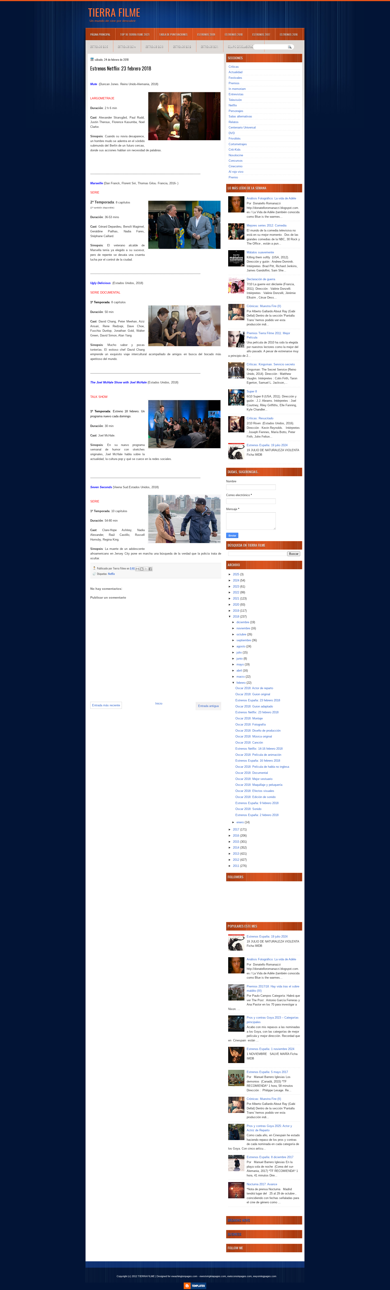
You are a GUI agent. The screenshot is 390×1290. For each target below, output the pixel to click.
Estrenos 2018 (234, 34)
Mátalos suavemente (260, 252)
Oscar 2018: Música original (253, 736)
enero (241, 822)
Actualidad (235, 72)
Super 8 (252, 391)
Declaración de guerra (261, 279)
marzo (241, 676)
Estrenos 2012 (182, 46)
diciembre (243, 622)
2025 (236, 574)
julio (240, 652)
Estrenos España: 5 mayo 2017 (267, 1072)
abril (240, 670)
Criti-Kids (235, 149)
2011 (236, 866)
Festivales (235, 77)
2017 (236, 829)
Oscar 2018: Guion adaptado (254, 706)
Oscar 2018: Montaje (249, 718)
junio (240, 658)
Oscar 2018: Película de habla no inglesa (262, 766)
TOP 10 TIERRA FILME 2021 (134, 34)
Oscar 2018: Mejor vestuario (253, 779)
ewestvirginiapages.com (213, 1276)
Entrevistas (236, 94)
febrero (241, 682)
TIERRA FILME (114, 12)
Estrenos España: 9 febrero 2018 (257, 803)
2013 (236, 853)
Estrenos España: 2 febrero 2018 (257, 815)
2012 (236, 859)
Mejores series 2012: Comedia (266, 225)
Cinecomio (235, 166)
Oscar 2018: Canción (249, 742)
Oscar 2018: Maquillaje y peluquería (258, 784)
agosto (241, 646)
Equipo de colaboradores (243, 46)
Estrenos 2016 (289, 34)
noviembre (244, 628)
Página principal (100, 34)
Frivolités (235, 138)
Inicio (158, 703)
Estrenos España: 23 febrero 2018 (257, 700)
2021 (236, 598)
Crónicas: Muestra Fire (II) (264, 306)
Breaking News (239, 1220)
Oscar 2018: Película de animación (258, 754)
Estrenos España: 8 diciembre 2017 (270, 1157)
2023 (236, 586)
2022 (236, 592)
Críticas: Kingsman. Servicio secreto (271, 364)
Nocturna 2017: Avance (262, 1184)
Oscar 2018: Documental (251, 772)
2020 (236, 604)
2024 (236, 580)
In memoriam (237, 89)
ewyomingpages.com (264, 1276)
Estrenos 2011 (209, 46)
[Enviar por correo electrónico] (137, 569)
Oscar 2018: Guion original (252, 694)
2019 (236, 610)
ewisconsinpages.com (239, 1276)
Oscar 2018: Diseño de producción (258, 730)
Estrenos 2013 (154, 46)
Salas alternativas (240, 116)
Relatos (234, 122)
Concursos (236, 160)
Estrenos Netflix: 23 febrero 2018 (257, 712)
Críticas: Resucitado (260, 418)
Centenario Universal (242, 127)
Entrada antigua (208, 706)
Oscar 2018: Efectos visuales (254, 791)
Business (234, 1234)
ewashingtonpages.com (184, 1276)
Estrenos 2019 (206, 34)
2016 (236, 835)
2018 (236, 616)
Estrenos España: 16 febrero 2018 (257, 760)
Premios (234, 83)
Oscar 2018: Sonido (248, 809)
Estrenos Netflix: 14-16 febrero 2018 (259, 748)
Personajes (236, 111)
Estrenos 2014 (127, 46)
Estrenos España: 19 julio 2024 (267, 445)
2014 (236, 847)
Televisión (235, 100)
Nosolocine (236, 155)
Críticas (234, 66)
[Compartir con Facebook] (150, 569)
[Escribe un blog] (141, 569)
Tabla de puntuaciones (173, 34)
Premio (233, 177)
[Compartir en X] (146, 569)
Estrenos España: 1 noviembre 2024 (270, 1049)
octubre (242, 634)
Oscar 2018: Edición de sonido (255, 797)
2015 (236, 841)
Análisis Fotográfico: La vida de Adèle (271, 198)
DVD (232, 133)
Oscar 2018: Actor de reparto (254, 688)
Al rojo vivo (236, 171)
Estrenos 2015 (99, 46)
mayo (241, 664)
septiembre (244, 640)
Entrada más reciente (106, 705)
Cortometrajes (238, 144)
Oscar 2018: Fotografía (250, 724)
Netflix (111, 574)
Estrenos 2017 (261, 34)
